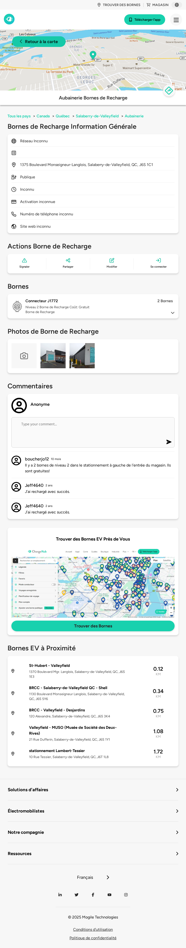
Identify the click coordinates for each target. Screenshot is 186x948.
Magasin (160, 5)
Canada (43, 116)
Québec (63, 116)
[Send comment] (168, 441)
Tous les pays (19, 116)
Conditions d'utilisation (93, 929)
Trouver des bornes (121, 5)
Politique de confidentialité (93, 938)
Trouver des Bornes (93, 626)
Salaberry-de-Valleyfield (97, 116)
